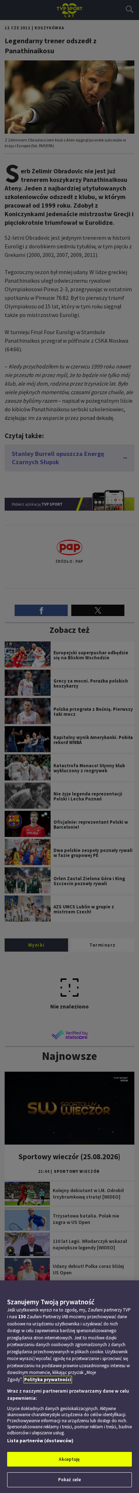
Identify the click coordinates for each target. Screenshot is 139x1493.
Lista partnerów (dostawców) (40, 1441)
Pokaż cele (69, 1480)
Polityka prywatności (47, 1380)
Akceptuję (69, 1459)
